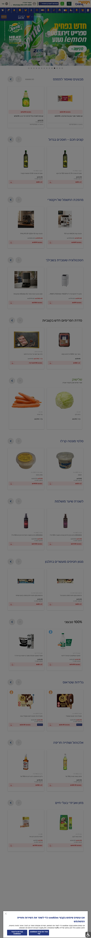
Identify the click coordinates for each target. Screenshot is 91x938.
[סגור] (6, 913)
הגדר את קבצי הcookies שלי (39, 933)
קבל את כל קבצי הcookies (17, 933)
